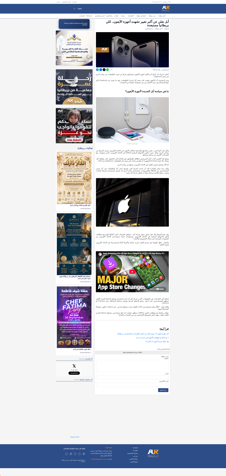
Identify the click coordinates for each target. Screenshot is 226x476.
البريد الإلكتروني (163, 381)
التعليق (166, 358)
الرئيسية (168, 16)
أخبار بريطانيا (162, 16)
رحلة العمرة (109, 16)
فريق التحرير (165, 69)
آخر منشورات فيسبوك (83, 379)
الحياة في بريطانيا (141, 16)
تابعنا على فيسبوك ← (74, 437)
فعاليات (116, 16)
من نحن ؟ (108, 447)
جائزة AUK (89, 16)
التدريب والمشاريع (100, 16)
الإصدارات (81, 16)
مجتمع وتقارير (149, 28)
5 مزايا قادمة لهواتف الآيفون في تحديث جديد (152, 338)
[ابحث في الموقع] (58, 9)
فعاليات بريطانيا (85, 148)
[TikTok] (64, 8)
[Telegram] (97, 69)
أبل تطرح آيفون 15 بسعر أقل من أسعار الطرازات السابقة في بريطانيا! (143, 334)
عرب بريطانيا (152, 16)
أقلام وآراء (130, 16)
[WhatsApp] (107, 69)
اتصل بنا (74, 2)
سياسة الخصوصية (66, 2)
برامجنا (123, 16)
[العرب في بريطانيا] (166, 8)
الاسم (166, 373)
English (80, 8)
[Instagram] (68, 8)
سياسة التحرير (133, 459)
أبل (158, 74)
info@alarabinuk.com (98, 459)
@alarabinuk (74, 373)
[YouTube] (71, 8)
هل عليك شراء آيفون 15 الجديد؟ (157, 341)
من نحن (58, 2)
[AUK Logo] (153, 458)
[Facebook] (61, 8)
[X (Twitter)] (74, 8)
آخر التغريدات (86, 359)
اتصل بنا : (108, 459)
